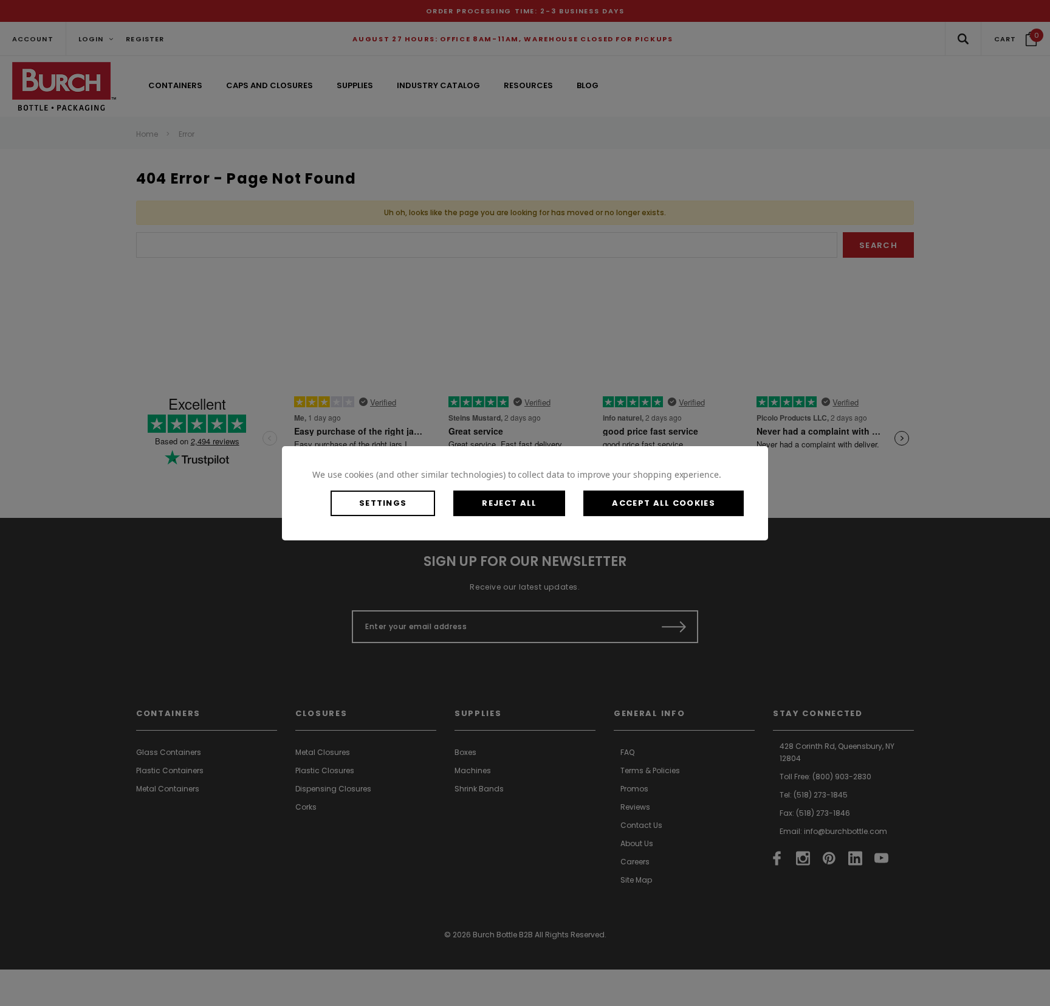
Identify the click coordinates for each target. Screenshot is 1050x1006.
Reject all (509, 503)
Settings (383, 503)
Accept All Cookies (663, 503)
